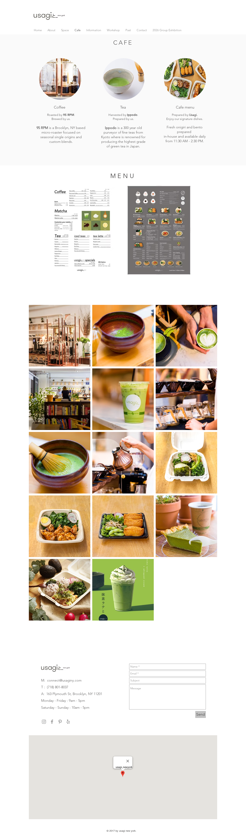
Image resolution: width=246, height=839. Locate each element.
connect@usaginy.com (64, 680)
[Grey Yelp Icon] (68, 721)
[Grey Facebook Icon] (52, 721)
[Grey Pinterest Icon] (60, 721)
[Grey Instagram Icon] (44, 721)
